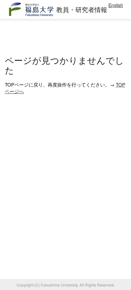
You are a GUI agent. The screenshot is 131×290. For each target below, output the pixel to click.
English (115, 5)
